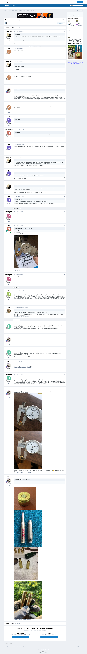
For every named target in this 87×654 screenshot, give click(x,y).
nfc (9, 225)
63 (9, 221)
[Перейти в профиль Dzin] (77, 24)
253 (9, 138)
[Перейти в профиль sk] (6, 23)
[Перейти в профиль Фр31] (9, 120)
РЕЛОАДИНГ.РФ (8, 2)
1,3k (9, 40)
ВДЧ (79, 20)
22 (9, 316)
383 (9, 234)
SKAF (9, 290)
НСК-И (8, 87)
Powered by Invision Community (43, 652)
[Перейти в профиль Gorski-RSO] (9, 35)
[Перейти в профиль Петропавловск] (9, 133)
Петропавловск (8, 129)
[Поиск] (82, 5)
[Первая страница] (5, 27)
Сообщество (7, 5)
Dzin (79, 23)
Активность (12, 5)
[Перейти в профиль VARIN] (9, 52)
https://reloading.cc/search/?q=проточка (20, 233)
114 (9, 125)
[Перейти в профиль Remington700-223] (9, 216)
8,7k (9, 95)
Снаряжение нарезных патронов (19, 23)
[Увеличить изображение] (26, 251)
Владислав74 (9, 322)
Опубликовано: (19, 31)
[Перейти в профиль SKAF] (9, 294)
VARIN (8, 48)
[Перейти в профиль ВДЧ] (77, 21)
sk (10, 22)
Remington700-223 (8, 212)
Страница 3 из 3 (17, 27)
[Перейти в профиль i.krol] (9, 311)
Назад (7, 27)
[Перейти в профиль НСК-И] (9, 90)
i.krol (9, 307)
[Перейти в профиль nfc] (9, 229)
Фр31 (9, 116)
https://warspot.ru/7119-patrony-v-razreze (21, 327)
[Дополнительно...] (64, 31)
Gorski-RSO (9, 31)
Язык (43, 651)
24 (9, 112)
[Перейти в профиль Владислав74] (9, 326)
